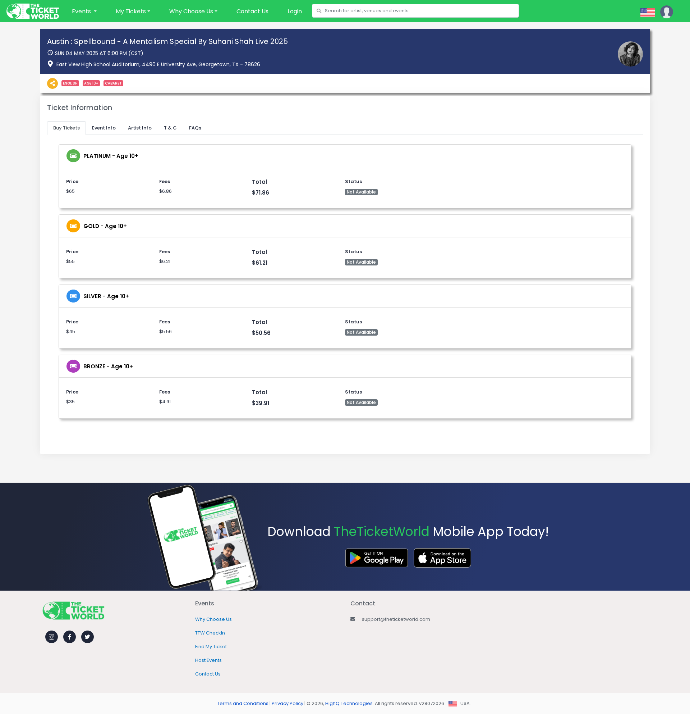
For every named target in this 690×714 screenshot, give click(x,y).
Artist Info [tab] (140, 127)
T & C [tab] (170, 127)
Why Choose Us (213, 619)
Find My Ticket (211, 646)
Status (353, 181)
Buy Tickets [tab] (66, 127)
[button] (84, 11)
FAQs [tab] (195, 127)
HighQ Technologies (349, 703)
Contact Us (252, 11)
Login (295, 11)
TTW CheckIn (210, 632)
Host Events (208, 660)
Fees (164, 181)
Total (259, 182)
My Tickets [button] (131, 11)
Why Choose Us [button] (191, 11)
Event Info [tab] (104, 127)
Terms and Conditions (242, 703)
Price (72, 181)
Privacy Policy (287, 703)
